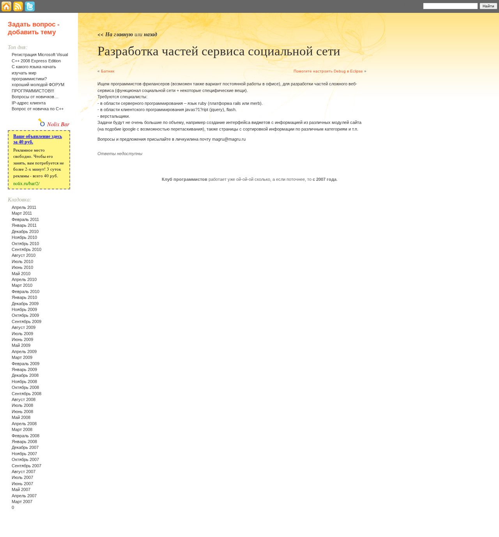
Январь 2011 (24, 225)
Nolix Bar (58, 124)
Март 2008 (22, 429)
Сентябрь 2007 (26, 465)
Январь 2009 (24, 369)
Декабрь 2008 (25, 375)
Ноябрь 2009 (24, 309)
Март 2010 (22, 285)
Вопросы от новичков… (35, 96)
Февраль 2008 (25, 435)
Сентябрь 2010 (26, 249)
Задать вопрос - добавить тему (34, 28)
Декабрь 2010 (25, 231)
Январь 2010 (24, 297)
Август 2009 (23, 327)
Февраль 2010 (25, 291)
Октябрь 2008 (25, 387)
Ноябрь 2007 (24, 453)
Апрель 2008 (24, 423)
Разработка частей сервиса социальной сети (218, 50)
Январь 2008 (24, 441)
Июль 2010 (22, 261)
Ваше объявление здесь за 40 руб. (37, 139)
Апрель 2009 (24, 351)
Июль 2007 (22, 477)
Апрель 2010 (24, 279)
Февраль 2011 (25, 219)
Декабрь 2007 (25, 447)
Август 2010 (23, 255)
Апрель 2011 (24, 207)
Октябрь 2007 (25, 459)
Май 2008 (21, 417)
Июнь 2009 (22, 339)
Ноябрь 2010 (24, 237)
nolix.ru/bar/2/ (26, 183)
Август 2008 (23, 399)
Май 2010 (21, 273)
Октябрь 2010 (25, 243)
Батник (107, 71)
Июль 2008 (22, 405)
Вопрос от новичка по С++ (38, 108)
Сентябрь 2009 (26, 321)
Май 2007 (21, 489)
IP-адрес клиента (29, 103)
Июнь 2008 (22, 411)
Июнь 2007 (22, 483)
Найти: (412, 5)
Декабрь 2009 (25, 303)
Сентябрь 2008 (26, 393)
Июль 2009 (22, 333)
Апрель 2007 (24, 495)
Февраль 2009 (25, 363)
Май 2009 (21, 345)
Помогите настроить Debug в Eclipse (328, 71)
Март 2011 (22, 213)
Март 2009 (22, 357)
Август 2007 (23, 471)
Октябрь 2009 (25, 315)
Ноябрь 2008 (24, 381)
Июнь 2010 (22, 267)
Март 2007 (22, 501)
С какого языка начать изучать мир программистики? (34, 72)
